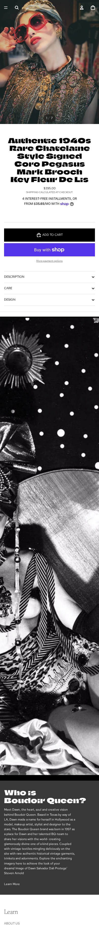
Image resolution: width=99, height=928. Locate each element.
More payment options (49, 260)
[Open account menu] (81, 7)
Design (9, 300)
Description (14, 277)
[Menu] (6, 7)
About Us (12, 923)
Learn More (12, 884)
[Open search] (16, 7)
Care (8, 288)
